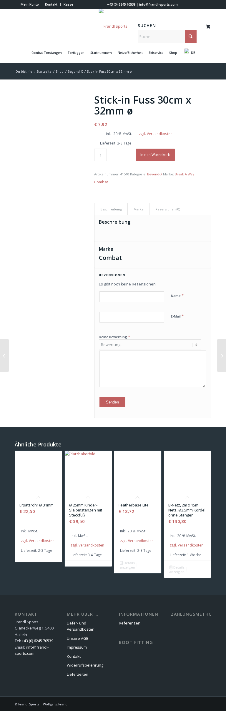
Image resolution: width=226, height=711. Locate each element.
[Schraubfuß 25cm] (4, 355)
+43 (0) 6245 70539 (121, 4)
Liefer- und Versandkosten (80, 626)
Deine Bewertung (114, 336)
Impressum (77, 647)
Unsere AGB (78, 638)
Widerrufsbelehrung (85, 665)
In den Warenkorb (155, 154)
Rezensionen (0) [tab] (167, 209)
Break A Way (184, 174)
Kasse (68, 4)
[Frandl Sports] (113, 26)
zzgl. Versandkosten (155, 133)
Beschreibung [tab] (111, 209)
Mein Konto (30, 4)
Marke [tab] (139, 209)
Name (177, 295)
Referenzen (129, 623)
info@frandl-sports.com (158, 4)
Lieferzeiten (77, 674)
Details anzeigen (127, 565)
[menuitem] (30, 4)
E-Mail (177, 316)
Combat (101, 182)
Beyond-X (154, 174)
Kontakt (51, 4)
